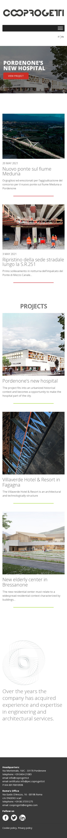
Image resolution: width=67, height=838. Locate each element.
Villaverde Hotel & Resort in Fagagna (31, 482)
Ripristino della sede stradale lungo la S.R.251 (33, 261)
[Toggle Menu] (60, 28)
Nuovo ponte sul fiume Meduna (26, 171)
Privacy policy (25, 827)
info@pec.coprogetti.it (33, 781)
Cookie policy (9, 827)
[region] (33, 69)
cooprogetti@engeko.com (23, 805)
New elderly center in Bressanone (24, 582)
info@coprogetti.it (19, 777)
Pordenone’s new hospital (30, 380)
